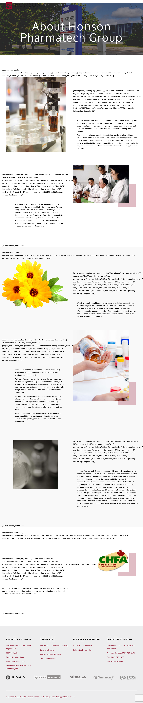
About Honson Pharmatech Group (54, 646)
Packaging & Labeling (15, 661)
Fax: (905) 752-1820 (115, 657)
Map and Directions (115, 661)
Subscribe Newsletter (82, 650)
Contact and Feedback (82, 646)
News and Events (47, 650)
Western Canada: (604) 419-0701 (121, 653)
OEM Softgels (12, 653)
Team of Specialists (35, 226)
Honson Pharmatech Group (38, 697)
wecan (73, 697)
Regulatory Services (15, 657)
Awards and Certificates (50, 654)
